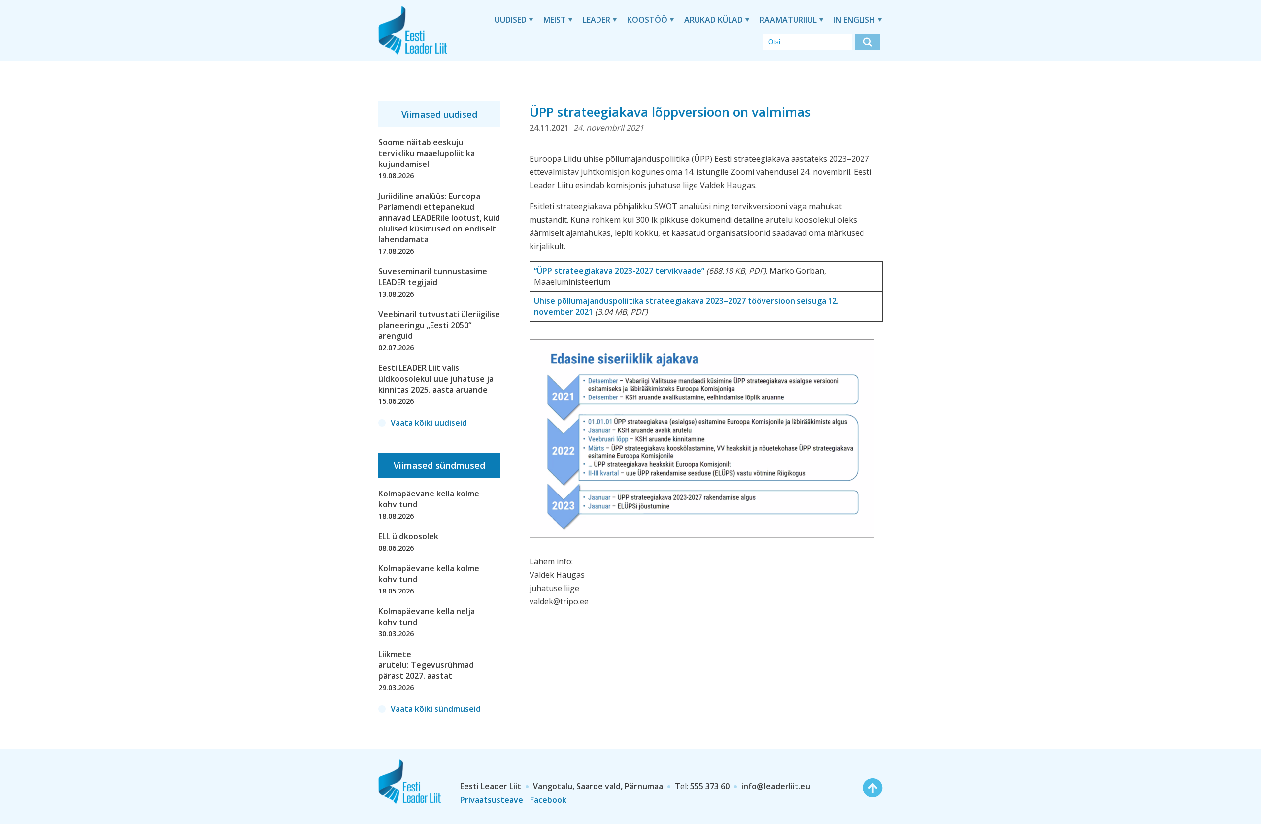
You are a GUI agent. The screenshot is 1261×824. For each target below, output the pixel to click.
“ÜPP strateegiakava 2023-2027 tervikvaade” (619, 270)
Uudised (511, 19)
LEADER (596, 19)
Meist (554, 19)
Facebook (548, 799)
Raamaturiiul (788, 19)
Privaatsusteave (491, 799)
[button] (867, 42)
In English (854, 19)
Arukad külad (713, 19)
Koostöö (647, 19)
